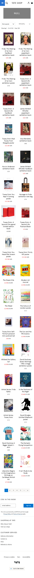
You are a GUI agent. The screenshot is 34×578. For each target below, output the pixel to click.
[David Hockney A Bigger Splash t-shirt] (8, 433)
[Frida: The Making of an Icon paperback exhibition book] (25, 39)
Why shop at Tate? (6, 524)
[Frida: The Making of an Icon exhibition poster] (8, 69)
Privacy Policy (7, 514)
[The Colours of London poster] (25, 296)
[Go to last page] (27, 490)
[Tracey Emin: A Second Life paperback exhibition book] (25, 69)
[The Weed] (8, 296)
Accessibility (26, 557)
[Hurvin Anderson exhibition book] (8, 157)
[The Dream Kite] (8, 270)
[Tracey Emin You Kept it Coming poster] (8, 184)
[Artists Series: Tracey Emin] (8, 405)
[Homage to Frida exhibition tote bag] (25, 184)
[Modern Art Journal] (25, 270)
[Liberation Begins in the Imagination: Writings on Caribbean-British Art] (8, 461)
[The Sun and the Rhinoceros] (25, 322)
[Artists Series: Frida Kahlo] (8, 380)
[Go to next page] (24, 490)
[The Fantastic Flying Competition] (25, 433)
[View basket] (32, 3)
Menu (3, 3)
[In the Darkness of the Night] (25, 380)
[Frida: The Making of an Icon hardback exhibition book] (8, 39)
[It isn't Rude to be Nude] (25, 461)
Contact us (4, 539)
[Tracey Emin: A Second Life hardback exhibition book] (8, 99)
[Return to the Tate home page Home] (17, 3)
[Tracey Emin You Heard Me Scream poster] (8, 242)
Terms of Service (17, 514)
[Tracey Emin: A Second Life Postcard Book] (25, 212)
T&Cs (18, 557)
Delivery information (7, 536)
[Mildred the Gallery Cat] (8, 350)
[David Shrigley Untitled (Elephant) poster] (25, 405)
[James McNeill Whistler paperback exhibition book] (25, 99)
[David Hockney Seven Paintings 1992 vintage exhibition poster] (25, 350)
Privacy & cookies (9, 557)
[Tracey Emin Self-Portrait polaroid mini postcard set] (8, 322)
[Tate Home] (17, 562)
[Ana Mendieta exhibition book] (25, 129)
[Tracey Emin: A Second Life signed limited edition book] (8, 212)
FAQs (2, 542)
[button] (7, 3)
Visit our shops (5, 527)
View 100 (17, 28)
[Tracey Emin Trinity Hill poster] (25, 242)
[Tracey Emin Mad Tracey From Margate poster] (8, 129)
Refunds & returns (6, 544)
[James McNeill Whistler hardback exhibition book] (25, 157)
